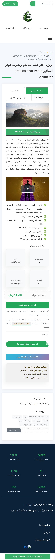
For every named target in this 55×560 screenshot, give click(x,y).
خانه (51, 52)
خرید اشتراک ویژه (21, 323)
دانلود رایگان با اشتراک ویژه (27, 357)
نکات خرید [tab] (14, 90)
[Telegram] (27, 518)
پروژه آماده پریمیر (25, 421)
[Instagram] (20, 518)
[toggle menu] (49, 38)
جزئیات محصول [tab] (36, 90)
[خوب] (14, 334)
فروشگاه (27, 28)
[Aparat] (35, 518)
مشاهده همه (13, 430)
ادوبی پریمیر (17, 417)
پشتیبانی (43, 28)
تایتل (46, 432)
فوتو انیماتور (29, 432)
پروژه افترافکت (43, 403)
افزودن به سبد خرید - (27, 556)
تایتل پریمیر (39, 432)
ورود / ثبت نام (10, 3)
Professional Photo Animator (38, 417)
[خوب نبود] (9, 334)
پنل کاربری (10, 28)
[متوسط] (12, 334)
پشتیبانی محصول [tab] (17, 97)
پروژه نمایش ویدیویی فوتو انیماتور (37, 429)
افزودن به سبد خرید (27, 305)
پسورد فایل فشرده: (27, 132)
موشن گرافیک (17, 432)
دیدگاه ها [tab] (39, 97)
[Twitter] (42, 518)
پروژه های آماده (26, 403)
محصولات (42, 52)
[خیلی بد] (7, 334)
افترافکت (45, 421)
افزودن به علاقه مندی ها (27, 344)
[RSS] (12, 518)
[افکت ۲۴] (27, 15)
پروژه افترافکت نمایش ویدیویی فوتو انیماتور (34, 425)
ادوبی (25, 417)
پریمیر (22, 429)
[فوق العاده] (17, 334)
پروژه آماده (36, 421)
